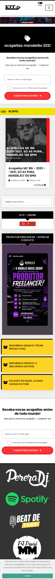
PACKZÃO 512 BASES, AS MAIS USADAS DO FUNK (26, 382)
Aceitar (27, 576)
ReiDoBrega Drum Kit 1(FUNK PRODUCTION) (26, 347)
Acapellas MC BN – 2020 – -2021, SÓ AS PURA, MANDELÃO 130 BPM (27, 172)
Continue (39, 185)
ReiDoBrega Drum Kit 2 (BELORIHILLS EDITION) (23, 364)
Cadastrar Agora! (26, 95)
